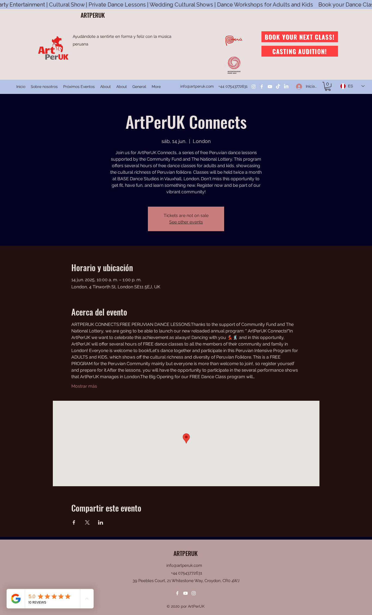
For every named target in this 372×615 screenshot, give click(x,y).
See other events (186, 222)
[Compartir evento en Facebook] (74, 522)
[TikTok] (278, 86)
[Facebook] (261, 86)
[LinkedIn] (286, 86)
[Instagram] (253, 86)
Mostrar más (84, 386)
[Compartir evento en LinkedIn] (100, 522)
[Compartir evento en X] (87, 522)
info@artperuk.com (197, 86)
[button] (327, 86)
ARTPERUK (93, 15)
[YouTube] (270, 86)
